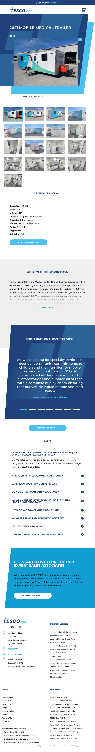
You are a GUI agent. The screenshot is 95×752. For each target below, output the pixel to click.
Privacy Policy (8, 715)
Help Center (7, 704)
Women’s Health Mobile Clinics (63, 670)
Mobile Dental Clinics (59, 643)
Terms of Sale (8, 718)
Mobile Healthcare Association (62, 735)
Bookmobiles (55, 656)
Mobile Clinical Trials (58, 697)
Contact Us (7, 701)
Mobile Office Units (58, 653)
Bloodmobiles (56, 677)
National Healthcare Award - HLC (63, 739)
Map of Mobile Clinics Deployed (63, 722)
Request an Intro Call (33, 97)
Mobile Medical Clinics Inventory (63, 632)
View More (47, 308)
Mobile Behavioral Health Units (63, 663)
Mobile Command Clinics (60, 660)
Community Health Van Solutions (64, 704)
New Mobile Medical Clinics (61, 636)
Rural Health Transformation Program (65, 725)
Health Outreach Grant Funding (63, 711)
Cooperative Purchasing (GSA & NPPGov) (67, 728)
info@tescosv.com (15, 654)
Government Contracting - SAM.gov (65, 732)
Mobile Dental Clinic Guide (61, 701)
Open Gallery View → (47, 193)
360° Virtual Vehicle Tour (60, 674)
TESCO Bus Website (58, 718)
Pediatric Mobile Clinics (60, 667)
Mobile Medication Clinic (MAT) (63, 646)
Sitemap (6, 722)
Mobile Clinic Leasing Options (62, 649)
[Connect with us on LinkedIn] (12, 627)
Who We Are (7, 697)
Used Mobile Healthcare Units (62, 639)
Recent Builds (8, 711)
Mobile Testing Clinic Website (62, 715)
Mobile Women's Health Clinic (62, 708)
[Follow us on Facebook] (5, 627)
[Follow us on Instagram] (19, 627)
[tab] (23, 409)
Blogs (4, 708)
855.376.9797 (43, 3)
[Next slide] (78, 61)
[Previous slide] (12, 61)
